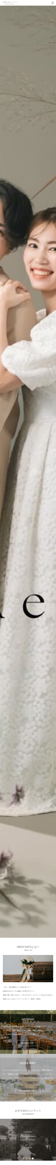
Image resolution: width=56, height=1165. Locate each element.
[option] (28, 1140)
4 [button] (33, 1158)
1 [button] (23, 1158)
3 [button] (29, 1158)
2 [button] (26, 1158)
